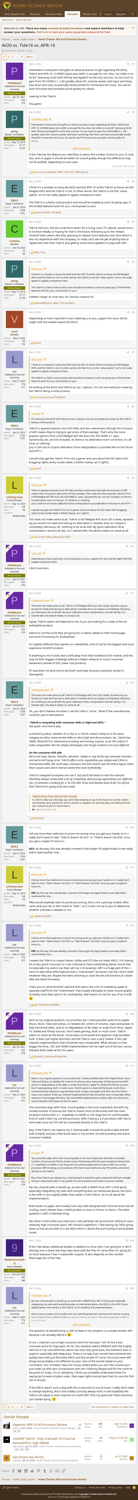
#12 (132, 682)
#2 (133, 112)
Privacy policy (115, 1487)
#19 (132, 1240)
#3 (133, 181)
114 (16, 1449)
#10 (132, 546)
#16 (132, 1013)
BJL (125, 1440)
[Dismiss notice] (132, 28)
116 (27, 1449)
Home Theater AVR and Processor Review (54, 1428)
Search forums (23, 19)
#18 (132, 1145)
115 (21, 1449)
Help (127, 1487)
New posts (7, 19)
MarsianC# (18, 1446)
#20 (132, 1288)
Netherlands (19, 515)
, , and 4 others (52, 537)
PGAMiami (10, 50)
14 (14, 1431)
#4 (133, 221)
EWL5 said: (37, 268)
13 (79, 1428)
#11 (132, 593)
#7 (133, 352)
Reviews (35, 14)
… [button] (17, 56)
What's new (90, 14)
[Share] (128, 64)
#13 (132, 827)
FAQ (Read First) (14, 14)
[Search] (132, 14)
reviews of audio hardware (66, 28)
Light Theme (12, 1487)
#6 (133, 312)
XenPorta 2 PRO (55, 1497)
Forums (72, 14)
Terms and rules (97, 1487)
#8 (133, 406)
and (43, 916)
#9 (133, 477)
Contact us (80, 1487)
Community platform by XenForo (49, 1494)
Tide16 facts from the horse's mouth (54, 796)
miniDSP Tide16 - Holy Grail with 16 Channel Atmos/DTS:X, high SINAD (44, 1440)
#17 (132, 1065)
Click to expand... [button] (82, 148)
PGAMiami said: (39, 119)
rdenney (17, 1460)
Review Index (53, 14)
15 (19, 1431)
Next (29, 56)
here (46, 32)
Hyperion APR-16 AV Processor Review (40, 1424)
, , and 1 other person (61, 172)
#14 (132, 867)
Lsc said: (35, 413)
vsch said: (36, 553)
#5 (133, 261)
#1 (133, 64)
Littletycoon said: (40, 600)
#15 (132, 925)
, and (47, 212)
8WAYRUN (85, 1497)
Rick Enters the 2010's (28, 1457)
